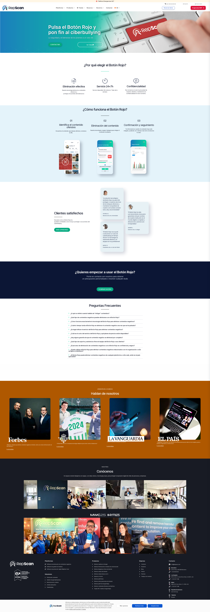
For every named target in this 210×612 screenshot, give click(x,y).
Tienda (81, 8)
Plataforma (59, 8)
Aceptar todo (155, 606)
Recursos (90, 8)
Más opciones (124, 606)
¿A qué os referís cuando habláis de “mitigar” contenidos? (90, 313)
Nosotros (99, 8)
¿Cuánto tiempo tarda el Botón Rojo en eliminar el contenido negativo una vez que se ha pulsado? (103, 325)
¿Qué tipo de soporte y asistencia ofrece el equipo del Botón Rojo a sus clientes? (97, 341)
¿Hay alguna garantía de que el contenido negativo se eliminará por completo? (97, 337)
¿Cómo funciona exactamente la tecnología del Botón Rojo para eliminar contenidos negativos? (103, 321)
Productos (70, 8)
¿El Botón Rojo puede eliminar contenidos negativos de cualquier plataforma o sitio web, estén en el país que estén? (104, 355)
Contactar (109, 8)
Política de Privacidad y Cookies (77, 609)
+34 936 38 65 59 (171, 4)
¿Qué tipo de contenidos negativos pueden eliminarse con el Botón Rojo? (95, 317)
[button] (105, 313)
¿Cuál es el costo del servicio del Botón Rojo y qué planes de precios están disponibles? (100, 333)
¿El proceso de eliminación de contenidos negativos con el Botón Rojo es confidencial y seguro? (103, 345)
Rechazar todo (139, 606)
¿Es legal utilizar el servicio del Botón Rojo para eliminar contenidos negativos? (97, 329)
